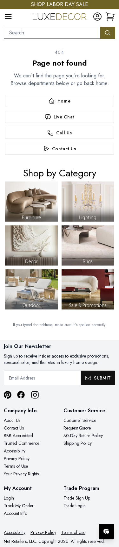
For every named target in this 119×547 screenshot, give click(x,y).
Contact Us (14, 428)
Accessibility (14, 451)
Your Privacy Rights (21, 474)
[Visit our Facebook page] (21, 394)
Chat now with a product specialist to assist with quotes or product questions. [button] (70, 515)
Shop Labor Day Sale (59, 4)
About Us (12, 420)
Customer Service (79, 420)
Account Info (15, 513)
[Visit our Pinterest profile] (7, 395)
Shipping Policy (77, 443)
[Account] (97, 16)
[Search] (107, 33)
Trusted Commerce (21, 443)
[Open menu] (8, 16)
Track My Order (19, 505)
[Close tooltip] (108, 512)
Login (9, 498)
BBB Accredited (18, 435)
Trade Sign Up (76, 498)
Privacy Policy (17, 458)
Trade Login (74, 505)
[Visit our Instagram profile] (34, 394)
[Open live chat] (106, 531)
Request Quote (77, 428)
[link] (110, 16)
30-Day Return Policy (83, 435)
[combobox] (52, 33)
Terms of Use (16, 466)
